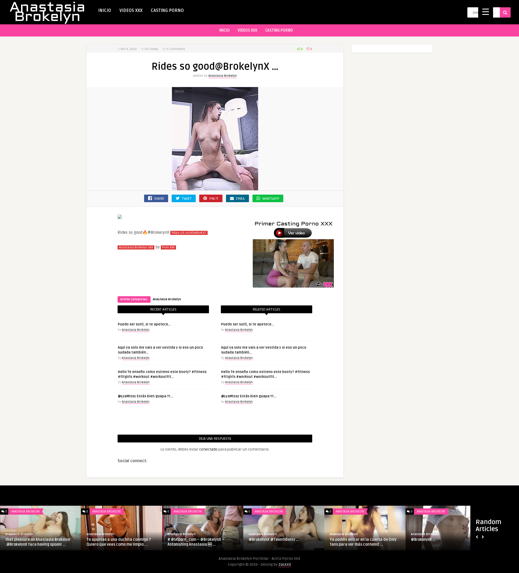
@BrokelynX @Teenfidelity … (274, 539)
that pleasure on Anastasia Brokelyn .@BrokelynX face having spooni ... (37, 542)
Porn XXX (168, 247)
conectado (208, 449)
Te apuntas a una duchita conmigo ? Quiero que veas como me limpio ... (118, 542)
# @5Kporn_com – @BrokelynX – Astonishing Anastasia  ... (196, 542)
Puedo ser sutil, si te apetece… (144, 324)
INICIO (104, 10)
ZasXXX (284, 564)
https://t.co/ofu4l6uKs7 (189, 233)
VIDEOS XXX (130, 10)
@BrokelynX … (423, 539)
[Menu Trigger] (485, 11)
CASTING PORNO (167, 10)
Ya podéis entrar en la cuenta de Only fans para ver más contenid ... (363, 542)
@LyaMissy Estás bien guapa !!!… (145, 396)
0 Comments (175, 49)
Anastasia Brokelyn (222, 76)
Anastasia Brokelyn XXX (136, 247)
